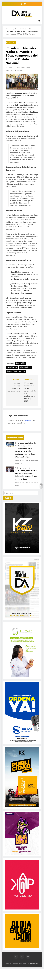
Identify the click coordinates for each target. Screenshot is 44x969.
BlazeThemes (34, 963)
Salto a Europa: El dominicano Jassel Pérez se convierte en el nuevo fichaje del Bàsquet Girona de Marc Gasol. (26, 473)
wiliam (9, 68)
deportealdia (20, 363)
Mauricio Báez (25, 367)
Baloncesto (10, 43)
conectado (27, 420)
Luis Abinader (12, 367)
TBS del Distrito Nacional (16, 371)
